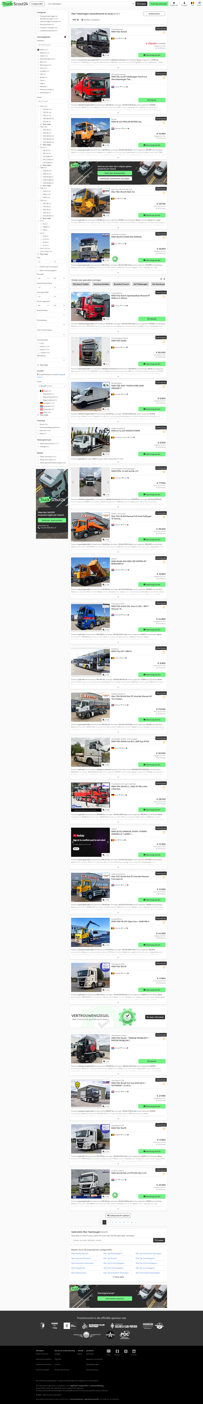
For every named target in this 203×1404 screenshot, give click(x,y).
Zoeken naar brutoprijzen (49, 267)
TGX (43, 127)
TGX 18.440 (48, 139)
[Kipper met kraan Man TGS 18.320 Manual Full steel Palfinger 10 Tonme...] (90, 527)
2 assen (44, 346)
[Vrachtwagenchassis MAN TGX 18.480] (90, 351)
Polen (47, 412)
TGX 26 (47, 133)
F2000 (46, 227)
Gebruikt (45, 430)
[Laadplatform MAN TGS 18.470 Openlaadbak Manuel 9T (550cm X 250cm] (90, 306)
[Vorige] (73, 42)
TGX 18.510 (48, 136)
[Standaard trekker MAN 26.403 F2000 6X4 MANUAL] (90, 247)
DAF (43, 74)
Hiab (42, 83)
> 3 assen (45, 353)
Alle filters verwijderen (91, 20)
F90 (45, 230)
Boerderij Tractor (121, 284)
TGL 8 (46, 150)
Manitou (44, 53)
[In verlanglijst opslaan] (164, 32)
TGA (43, 200)
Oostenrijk (48, 409)
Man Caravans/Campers (81, 1258)
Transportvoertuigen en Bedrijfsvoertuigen (49, 17)
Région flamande (50, 397)
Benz (43, 62)
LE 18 (46, 242)
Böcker (43, 77)
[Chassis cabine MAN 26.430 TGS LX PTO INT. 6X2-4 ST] (90, 1183)
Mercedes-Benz (47, 59)
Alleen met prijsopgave (48, 270)
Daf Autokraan (158, 284)
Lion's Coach (46, 251)
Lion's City (45, 248)
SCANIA (44, 71)
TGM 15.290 (48, 180)
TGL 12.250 (48, 159)
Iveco (43, 68)
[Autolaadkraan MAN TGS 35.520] (90, 42)
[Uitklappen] (118, 67)
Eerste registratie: (43, 301)
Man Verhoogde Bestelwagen (148, 1273)
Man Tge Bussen (110, 1258)
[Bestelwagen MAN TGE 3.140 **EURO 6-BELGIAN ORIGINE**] (90, 396)
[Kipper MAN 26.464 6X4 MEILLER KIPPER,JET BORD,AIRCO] (90, 572)
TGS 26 (47, 109)
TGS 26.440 (48, 118)
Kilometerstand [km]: (44, 283)
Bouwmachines (47, 24)
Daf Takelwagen (141, 284)
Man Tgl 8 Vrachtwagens (113, 1268)
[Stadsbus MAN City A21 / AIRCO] (90, 662)
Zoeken (142, 4)
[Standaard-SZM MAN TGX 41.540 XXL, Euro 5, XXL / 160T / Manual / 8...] (90, 617)
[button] (199, 4)
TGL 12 (47, 153)
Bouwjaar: (40, 274)
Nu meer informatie (155, 1017)
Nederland (48, 406)
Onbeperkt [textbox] (45, 386)
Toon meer (119, 1277)
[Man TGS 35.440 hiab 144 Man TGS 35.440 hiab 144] (90, 202)
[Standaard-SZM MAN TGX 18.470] (90, 977)
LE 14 (46, 245)
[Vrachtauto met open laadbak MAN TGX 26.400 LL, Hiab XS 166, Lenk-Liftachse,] (90, 797)
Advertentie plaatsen (115, 1298)
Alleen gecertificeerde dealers (53, 463)
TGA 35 (47, 210)
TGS (43, 106)
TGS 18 (47, 112)
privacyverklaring (76, 1399)
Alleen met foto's (48, 457)
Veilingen (44, 447)
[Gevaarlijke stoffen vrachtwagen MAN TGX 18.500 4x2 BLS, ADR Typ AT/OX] (90, 752)
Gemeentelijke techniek (50, 21)
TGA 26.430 (48, 216)
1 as (42, 343)
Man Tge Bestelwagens (112, 1253)
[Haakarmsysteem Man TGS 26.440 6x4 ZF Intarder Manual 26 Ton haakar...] (90, 707)
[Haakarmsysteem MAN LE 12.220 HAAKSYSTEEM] (90, 441)
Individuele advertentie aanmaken (115, 178)
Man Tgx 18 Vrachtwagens (146, 1263)
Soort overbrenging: (44, 330)
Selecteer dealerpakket (52, 520)
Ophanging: (41, 356)
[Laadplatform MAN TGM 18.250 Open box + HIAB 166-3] (90, 932)
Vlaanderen (48, 394)
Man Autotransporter (80, 1253)
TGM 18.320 (48, 177)
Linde (44, 56)
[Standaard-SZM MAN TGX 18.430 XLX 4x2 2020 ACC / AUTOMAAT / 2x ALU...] (90, 1093)
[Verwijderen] (133, 4)
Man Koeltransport (78, 1273)
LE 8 (45, 236)
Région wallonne (50, 400)
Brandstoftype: (42, 310)
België (47, 391)
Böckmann (45, 65)
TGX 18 (47, 130)
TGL (43, 147)
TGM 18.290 (48, 183)
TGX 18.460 (48, 142)
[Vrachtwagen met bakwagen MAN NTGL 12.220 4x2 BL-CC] (90, 482)
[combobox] (51, 386)
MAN (44, 50)
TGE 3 (47, 191)
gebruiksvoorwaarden (92, 1399)
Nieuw (44, 424)
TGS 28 (47, 122)
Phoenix (43, 86)
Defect (43, 433)
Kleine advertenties (49, 443)
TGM (43, 168)
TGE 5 (46, 197)
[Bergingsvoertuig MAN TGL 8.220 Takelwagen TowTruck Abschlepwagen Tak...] (90, 87)
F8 (45, 224)
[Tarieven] (52, 500)
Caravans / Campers (48, 28)
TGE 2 (46, 194)
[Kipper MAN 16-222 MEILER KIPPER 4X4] (90, 132)
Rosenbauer (45, 93)
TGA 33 (47, 213)
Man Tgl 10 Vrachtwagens (113, 1263)
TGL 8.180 (48, 156)
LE (42, 233)
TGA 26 (47, 203)
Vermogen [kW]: (43, 292)
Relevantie (155, 13)
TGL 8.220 (48, 163)
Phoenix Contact (47, 89)
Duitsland (49, 403)
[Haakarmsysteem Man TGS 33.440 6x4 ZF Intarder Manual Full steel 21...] (90, 887)
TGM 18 (47, 171)
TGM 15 (47, 174)
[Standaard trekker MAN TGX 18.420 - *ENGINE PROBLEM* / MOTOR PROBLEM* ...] (90, 1048)
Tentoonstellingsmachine (50, 427)
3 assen (44, 349)
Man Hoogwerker (78, 1268)
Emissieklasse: (42, 320)
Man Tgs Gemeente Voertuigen (148, 1253)
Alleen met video (48, 460)
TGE (43, 188)
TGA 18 (47, 207)
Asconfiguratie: (42, 340)
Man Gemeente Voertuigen (82, 1263)
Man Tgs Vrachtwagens (145, 1258)
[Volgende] (108, 42)
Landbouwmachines (48, 31)
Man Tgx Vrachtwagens (145, 1268)
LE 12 (46, 239)
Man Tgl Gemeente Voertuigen (116, 1273)
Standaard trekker (81, 284)
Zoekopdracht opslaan (119, 1215)
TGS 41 (47, 115)
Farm (42, 80)
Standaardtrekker (101, 284)
